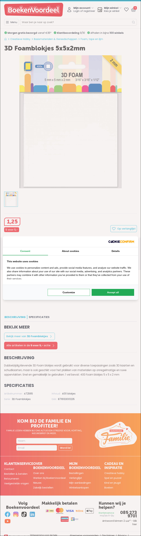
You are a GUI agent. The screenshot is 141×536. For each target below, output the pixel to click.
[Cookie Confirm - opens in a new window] (121, 241)
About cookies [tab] (70, 251)
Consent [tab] (25, 251)
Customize (69, 292)
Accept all (113, 292)
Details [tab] (116, 251)
